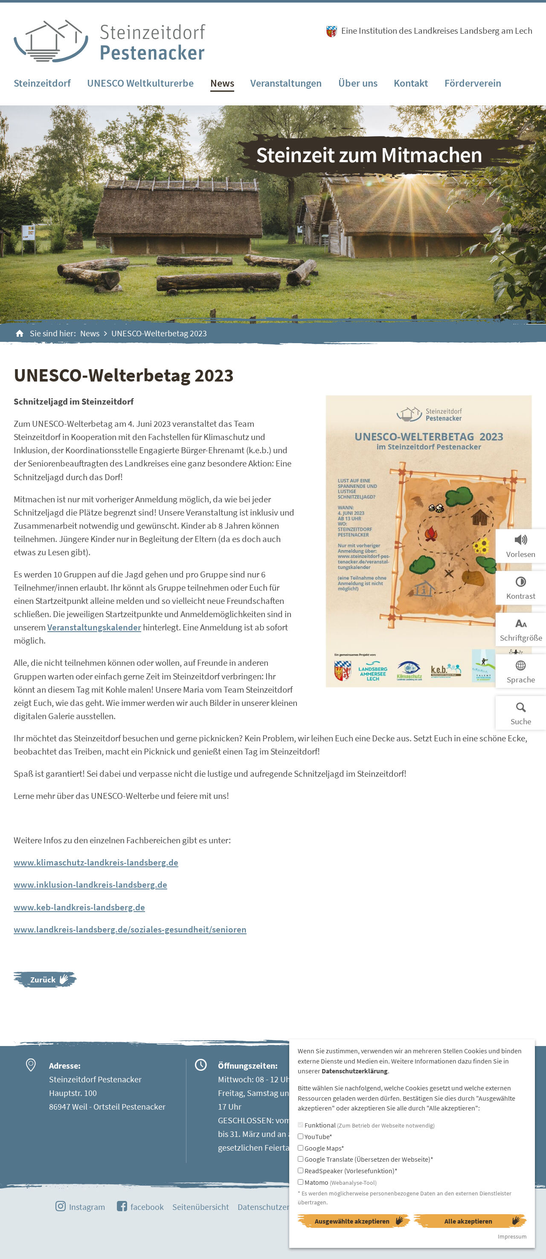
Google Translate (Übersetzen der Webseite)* (368, 1159)
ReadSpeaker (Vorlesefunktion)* (350, 1170)
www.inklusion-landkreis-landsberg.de (90, 884)
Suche (521, 721)
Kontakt (411, 83)
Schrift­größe (521, 637)
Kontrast (520, 596)
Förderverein (472, 83)
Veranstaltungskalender (94, 627)
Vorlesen (520, 554)
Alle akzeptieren (468, 1221)
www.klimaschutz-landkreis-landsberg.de (96, 862)
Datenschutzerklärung (277, 1206)
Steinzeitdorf (42, 83)
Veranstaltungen (286, 83)
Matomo (340, 1182)
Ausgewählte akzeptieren (352, 1221)
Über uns (358, 83)
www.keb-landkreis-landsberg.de (79, 907)
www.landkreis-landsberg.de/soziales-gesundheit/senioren (130, 929)
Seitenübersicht (200, 1206)
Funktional (369, 1125)
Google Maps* (323, 1148)
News (222, 83)
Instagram (87, 1206)
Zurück (42, 979)
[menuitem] (42, 84)
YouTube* (317, 1136)
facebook (147, 1206)
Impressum (512, 1236)
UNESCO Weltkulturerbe (140, 83)
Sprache (521, 679)
